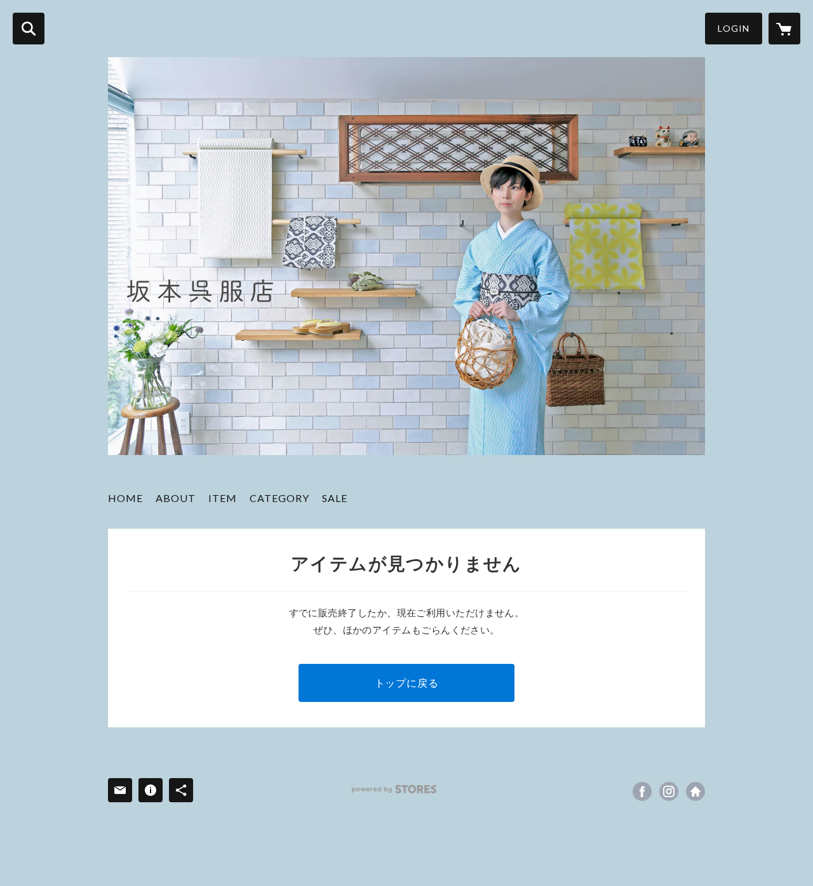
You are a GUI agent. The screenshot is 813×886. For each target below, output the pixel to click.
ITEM (222, 498)
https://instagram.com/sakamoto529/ (668, 791)
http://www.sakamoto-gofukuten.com (695, 791)
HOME (125, 498)
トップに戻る (407, 683)
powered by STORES (394, 789)
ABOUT (176, 498)
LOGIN (733, 28)
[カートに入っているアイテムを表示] (784, 28)
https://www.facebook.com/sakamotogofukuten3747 (642, 791)
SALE (334, 498)
